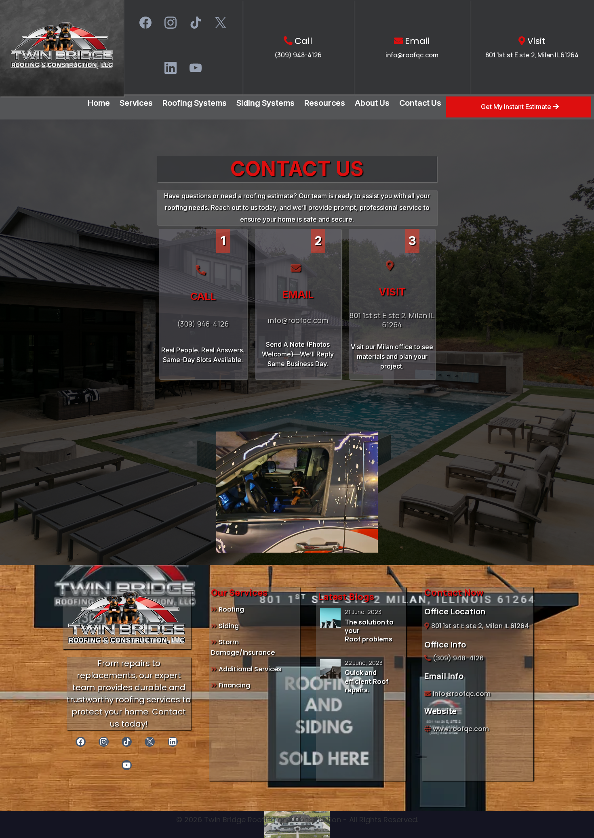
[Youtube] (195, 67)
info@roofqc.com (411, 54)
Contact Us (420, 103)
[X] (220, 22)
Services (136, 103)
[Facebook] (145, 22)
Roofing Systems (194, 103)
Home (99, 103)
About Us (372, 103)
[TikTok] (195, 22)
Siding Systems (265, 103)
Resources (324, 103)
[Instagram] (170, 22)
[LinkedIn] (170, 67)
